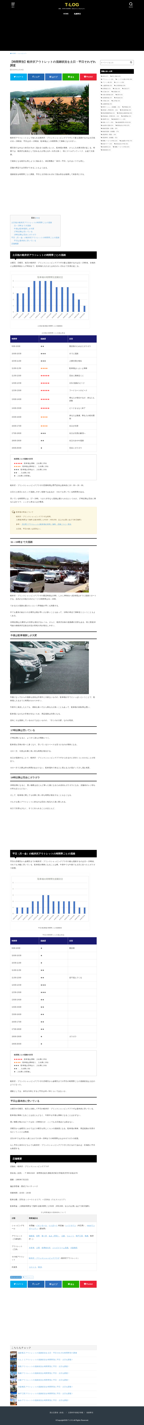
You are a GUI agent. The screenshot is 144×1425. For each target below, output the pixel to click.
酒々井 (44, 1236)
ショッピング (16, 1277)
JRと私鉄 (116, 76)
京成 (126, 88)
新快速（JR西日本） (110, 110)
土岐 (63, 1236)
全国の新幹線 (107, 94)
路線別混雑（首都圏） (110, 131)
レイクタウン (70, 1225)
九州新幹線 (120, 85)
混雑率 (105, 119)
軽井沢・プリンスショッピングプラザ (44, 1258)
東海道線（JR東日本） (110, 116)
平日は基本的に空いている (25, 241)
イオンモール (41, 1225)
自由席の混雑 (107, 125)
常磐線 (127, 107)
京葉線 (116, 91)
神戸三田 (79, 1236)
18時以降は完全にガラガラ (25, 235)
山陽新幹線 (107, 104)
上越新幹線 (107, 85)
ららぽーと (53, 1225)
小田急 (105, 101)
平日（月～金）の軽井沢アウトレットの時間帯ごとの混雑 (35, 238)
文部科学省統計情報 (75, 1412)
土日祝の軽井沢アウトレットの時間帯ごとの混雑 (31, 222)
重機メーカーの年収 (109, 141)
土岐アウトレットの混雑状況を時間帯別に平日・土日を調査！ (44, 1380)
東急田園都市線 (108, 113)
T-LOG (72, 4)
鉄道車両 (106, 147)
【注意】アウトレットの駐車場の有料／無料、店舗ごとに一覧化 (46, 524)
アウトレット (28, 1277)
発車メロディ (107, 122)
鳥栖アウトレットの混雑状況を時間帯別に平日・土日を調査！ (44, 1373)
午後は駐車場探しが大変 (24, 229)
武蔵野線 (127, 116)
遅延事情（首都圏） (109, 137)
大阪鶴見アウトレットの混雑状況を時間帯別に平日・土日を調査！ (45, 1387)
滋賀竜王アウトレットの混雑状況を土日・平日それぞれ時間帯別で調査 (47, 1353)
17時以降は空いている (23, 232)
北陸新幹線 (107, 98)
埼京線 (119, 98)
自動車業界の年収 (124, 122)
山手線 (116, 101)
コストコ (32, 1267)
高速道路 (106, 150)
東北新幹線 (126, 110)
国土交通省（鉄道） (57, 1412)
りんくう (70, 1236)
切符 (120, 94)
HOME (66, 14)
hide (37, 218)
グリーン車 (107, 82)
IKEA (40, 1267)
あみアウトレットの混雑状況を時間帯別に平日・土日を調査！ (44, 1400)
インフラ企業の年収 (124, 79)
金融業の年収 (126, 141)
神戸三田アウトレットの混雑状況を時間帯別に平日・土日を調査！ (45, 1393)
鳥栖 (86, 1236)
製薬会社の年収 (123, 125)
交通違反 (106, 88)
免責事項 (77, 14)
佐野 (38, 1236)
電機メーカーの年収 (121, 147)
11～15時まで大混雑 (22, 226)
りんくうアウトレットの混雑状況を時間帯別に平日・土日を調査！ (45, 1360)
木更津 (31, 1248)
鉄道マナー (107, 144)
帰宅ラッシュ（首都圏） (111, 107)
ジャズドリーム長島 (60, 1248)
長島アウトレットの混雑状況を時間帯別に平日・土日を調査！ (44, 1366)
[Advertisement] (72, 34)
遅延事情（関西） (109, 134)
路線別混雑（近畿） (109, 128)
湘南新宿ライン (119, 119)
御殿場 (31, 1236)
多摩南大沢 (46, 1248)
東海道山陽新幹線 (125, 113)
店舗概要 (15, 244)
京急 (117, 88)
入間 (38, 1248)
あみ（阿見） (54, 1236)
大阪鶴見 (74, 1248)
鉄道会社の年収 (122, 144)
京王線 (105, 91)
